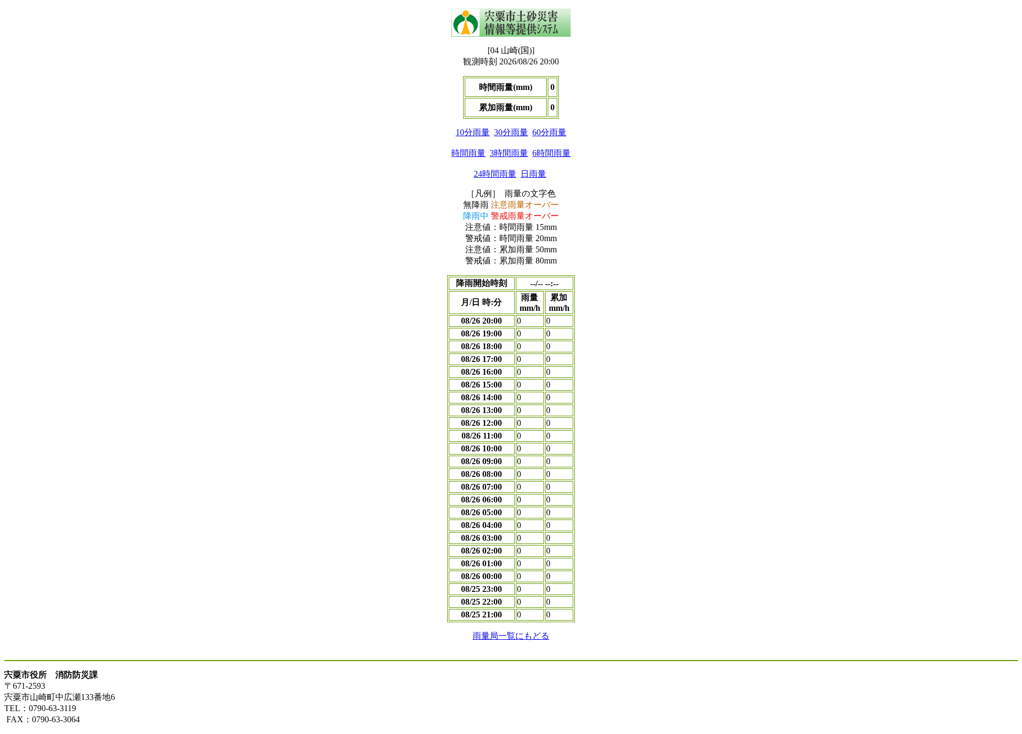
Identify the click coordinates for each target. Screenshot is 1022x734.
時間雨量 (468, 153)
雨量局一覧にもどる (511, 635)
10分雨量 (473, 132)
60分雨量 (549, 132)
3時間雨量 (509, 153)
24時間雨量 (495, 173)
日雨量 (533, 173)
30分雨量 (511, 132)
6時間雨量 (551, 153)
